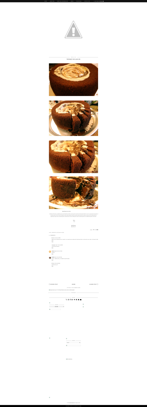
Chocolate (54, 232)
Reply (52, 241)
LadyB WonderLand (72, 402)
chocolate (53, 257)
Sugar (63, 232)
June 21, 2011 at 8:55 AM (58, 257)
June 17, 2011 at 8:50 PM (59, 244)
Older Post (93, 284)
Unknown (53, 251)
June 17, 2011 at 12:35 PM (56, 237)
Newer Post (54, 284)
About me (52, 1)
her (52, 237)
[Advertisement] (73, 319)
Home (45, 1)
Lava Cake (58, 232)
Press (72, 1)
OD (60, 232)
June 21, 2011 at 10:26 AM (56, 263)
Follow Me (78, 1)
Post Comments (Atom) (76, 287)
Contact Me (87, 1)
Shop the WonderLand (62, 1)
